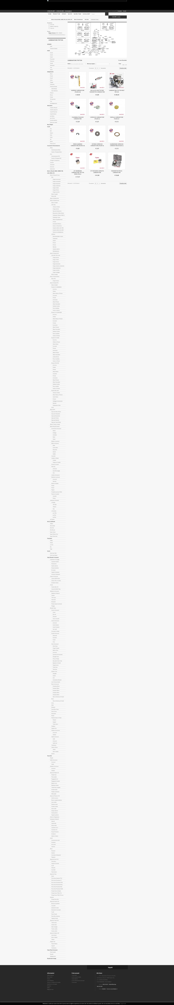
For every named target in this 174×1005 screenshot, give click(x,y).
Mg (50, 546)
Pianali (52, 715)
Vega (51, 549)
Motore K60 (53, 196)
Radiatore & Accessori (54, 591)
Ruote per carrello (53, 122)
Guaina (54, 675)
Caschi (51, 54)
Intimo (51, 69)
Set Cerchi (53, 844)
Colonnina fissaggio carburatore (78, 118)
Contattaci (120, 11)
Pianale (51, 757)
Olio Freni (52, 527)
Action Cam (52, 168)
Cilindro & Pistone (56, 342)
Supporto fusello (54, 918)
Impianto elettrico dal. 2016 (58, 227)
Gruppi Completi (56, 648)
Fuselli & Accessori (55, 633)
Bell (51, 130)
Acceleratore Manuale (57, 679)
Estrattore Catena (54, 582)
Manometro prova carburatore (116, 171)
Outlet (48, 50)
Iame (52, 24)
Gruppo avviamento (56, 181)
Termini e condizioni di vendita (53, 982)
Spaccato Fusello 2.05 (54, 901)
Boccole (54, 614)
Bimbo (51, 141)
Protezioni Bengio (53, 86)
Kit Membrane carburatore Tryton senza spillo (78, 172)
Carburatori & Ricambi (54, 500)
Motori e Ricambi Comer (55, 175)
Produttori (56, 14)
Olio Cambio (52, 525)
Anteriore (53, 846)
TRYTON (54, 504)
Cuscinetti (55, 295)
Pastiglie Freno (56, 656)
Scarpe (51, 63)
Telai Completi (53, 952)
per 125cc (55, 513)
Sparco (51, 133)
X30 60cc (53, 234)
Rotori (54, 437)
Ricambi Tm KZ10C (55, 337)
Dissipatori (53, 601)
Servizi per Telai (53, 553)
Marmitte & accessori (55, 477)
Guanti (51, 56)
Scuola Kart (86, 14)
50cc (52, 177)
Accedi (124, 11)
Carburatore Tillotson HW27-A (59, 215)
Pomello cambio (54, 806)
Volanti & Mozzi (54, 747)
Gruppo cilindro (56, 187)
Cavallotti (54, 496)
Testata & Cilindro (56, 206)
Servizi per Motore (53, 555)
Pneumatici (52, 59)
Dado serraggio (54, 926)
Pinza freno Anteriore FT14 (56, 878)
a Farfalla (53, 502)
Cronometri (52, 164)
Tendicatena (53, 745)
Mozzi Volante (55, 751)
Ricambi (51, 954)
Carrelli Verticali (53, 114)
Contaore (52, 162)
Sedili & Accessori (55, 736)
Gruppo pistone (56, 208)
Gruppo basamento (56, 183)
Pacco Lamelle (56, 386)
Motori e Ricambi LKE (54, 253)
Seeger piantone (54, 810)
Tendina (53, 595)
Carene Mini (53, 823)
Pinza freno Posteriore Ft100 (57, 888)
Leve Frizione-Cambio (55, 682)
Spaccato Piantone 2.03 (55, 795)
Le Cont (51, 544)
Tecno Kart (49, 755)
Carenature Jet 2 (54, 827)
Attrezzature (49, 105)
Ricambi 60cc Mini (55, 390)
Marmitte (54, 481)
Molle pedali (53, 793)
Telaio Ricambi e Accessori (53, 557)
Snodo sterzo (54, 924)
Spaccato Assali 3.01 (54, 859)
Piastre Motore (54, 943)
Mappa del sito (50, 989)
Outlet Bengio (54, 88)
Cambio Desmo (56, 356)
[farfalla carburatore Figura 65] (117, 107)
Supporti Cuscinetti (55, 863)
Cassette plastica (53, 120)
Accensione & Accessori (56, 428)
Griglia (123, 64)
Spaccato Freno (53, 874)
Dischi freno (55, 646)
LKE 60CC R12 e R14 (55, 255)
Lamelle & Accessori (55, 475)
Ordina (69, 63)
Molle (52, 705)
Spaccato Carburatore (55, 413)
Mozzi (51, 848)
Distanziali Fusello (55, 907)
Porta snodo (53, 808)
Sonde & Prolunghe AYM (56, 158)
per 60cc (54, 517)
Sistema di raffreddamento (58, 232)
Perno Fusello (54, 914)
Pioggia (51, 82)
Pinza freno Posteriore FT (56, 880)
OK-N (52, 407)
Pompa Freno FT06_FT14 (56, 893)
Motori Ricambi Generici (55, 426)
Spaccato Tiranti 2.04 (54, 920)
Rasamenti (55, 449)
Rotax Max (53, 278)
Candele (54, 460)
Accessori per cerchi (55, 840)
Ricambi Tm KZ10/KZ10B (56, 312)
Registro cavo (54, 783)
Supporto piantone (55, 814)
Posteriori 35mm (56, 690)
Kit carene (53, 570)
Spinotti (54, 451)
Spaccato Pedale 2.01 (54, 772)
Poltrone (51, 92)
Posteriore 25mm (56, 686)
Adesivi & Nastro (54, 836)
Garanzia (49, 985)
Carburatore (55, 238)
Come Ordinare (50, 980)
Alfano (51, 147)
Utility (48, 987)
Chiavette (55, 616)
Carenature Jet (54, 829)
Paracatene (53, 713)
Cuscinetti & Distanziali (56, 855)
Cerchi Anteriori (56, 625)
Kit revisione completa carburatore (97, 171)
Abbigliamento (50, 71)
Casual (51, 52)
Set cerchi (55, 629)
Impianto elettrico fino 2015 (58, 230)
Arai (51, 128)
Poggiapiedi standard (55, 781)
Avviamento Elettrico (57, 223)
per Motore (52, 116)
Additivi (51, 523)
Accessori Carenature (55, 574)
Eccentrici (55, 637)
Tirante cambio (54, 928)
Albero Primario (56, 301)
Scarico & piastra (56, 310)
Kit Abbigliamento (53, 103)
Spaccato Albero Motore (56, 411)
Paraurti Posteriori (55, 831)
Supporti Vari (53, 728)
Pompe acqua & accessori (56, 603)
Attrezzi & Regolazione (54, 817)
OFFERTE (64, 14)
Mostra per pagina (91, 63)
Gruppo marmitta (56, 192)
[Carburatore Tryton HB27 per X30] (117, 80)
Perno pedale (54, 776)
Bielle (54, 445)
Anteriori (53, 852)
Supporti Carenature (55, 572)
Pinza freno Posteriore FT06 (57, 882)
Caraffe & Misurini (53, 107)
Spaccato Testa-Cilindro (56, 422)
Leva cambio (53, 802)
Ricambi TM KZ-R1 (55, 363)
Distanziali (55, 635)
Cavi (54, 677)
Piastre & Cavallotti (55, 494)
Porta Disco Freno (55, 709)
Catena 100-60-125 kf (55, 578)
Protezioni (52, 61)
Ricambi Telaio (53, 608)
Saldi (51, 46)
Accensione (55, 299)
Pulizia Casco (53, 143)
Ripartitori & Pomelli (57, 663)
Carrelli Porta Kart (53, 111)
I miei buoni (74, 982)
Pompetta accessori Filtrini (56, 491)
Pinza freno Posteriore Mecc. (57, 884)
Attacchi (53, 821)
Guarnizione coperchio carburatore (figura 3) (116, 144)
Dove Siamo (49, 977)
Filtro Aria (53, 466)
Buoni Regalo (50, 124)
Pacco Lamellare (56, 333)
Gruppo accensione (56, 179)
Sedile (52, 764)
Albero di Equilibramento (57, 219)
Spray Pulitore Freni (54, 534)
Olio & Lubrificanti (51, 521)
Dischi (52, 876)
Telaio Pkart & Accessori (52, 950)
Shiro (51, 135)
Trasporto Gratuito (53, 48)
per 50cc (54, 515)
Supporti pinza (55, 665)
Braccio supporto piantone (56, 800)
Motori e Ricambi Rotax (54, 276)
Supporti (54, 722)
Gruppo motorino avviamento (58, 266)
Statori (54, 439)
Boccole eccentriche (55, 903)
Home (49, 14)
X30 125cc (53, 204)
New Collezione (54, 90)
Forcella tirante (54, 789)
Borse (51, 73)
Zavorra (52, 753)
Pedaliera (53, 726)
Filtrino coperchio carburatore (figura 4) (97, 144)
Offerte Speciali (50, 975)
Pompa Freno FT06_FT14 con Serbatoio (56, 896)
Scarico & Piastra (56, 335)
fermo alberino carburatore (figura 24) (78, 144)
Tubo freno (55, 669)
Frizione (54, 221)
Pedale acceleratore (55, 791)
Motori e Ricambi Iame (54, 200)
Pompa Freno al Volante (56, 891)
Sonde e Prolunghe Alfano (56, 152)
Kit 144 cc (55, 289)
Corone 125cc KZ (54, 587)
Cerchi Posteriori (56, 627)
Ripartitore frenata (54, 785)
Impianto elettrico (56, 249)
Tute (51, 67)
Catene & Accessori (54, 576)
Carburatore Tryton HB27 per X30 (116, 91)
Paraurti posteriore (55, 568)
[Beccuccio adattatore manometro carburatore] (97, 80)
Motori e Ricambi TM (54, 282)
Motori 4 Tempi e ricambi (55, 424)
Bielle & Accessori (55, 443)
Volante (52, 939)
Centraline (55, 434)
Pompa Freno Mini (55, 899)
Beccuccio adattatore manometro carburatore (97, 91)
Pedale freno (53, 774)
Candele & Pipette (55, 458)
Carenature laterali (55, 561)
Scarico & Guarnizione (57, 225)
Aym (51, 154)
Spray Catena (52, 532)
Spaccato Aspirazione (57, 211)
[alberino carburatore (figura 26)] (78, 80)
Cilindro (54, 240)
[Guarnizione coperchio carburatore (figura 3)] (117, 134)
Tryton (52, 28)
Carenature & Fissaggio (54, 559)
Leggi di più (123, 1003)
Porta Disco (53, 861)
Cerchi (51, 838)
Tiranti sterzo (55, 724)
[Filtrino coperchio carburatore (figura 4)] (97, 134)
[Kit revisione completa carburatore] (97, 161)
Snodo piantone (54, 812)
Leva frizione (53, 935)
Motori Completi (54, 194)
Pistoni (52, 487)
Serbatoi (54, 734)
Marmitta (54, 247)
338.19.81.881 (60, 11)
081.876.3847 (51, 11)
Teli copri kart (52, 99)
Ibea (54, 508)
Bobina (54, 430)
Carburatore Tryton (56, 217)
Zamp (51, 137)
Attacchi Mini (54, 825)
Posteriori (53, 850)
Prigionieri (53, 857)
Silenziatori (52, 65)
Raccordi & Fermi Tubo (57, 660)
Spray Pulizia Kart (53, 536)
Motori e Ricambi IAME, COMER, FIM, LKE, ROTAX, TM (55, 172)
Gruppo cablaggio (56, 272)
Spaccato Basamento (55, 415)
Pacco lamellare (56, 308)
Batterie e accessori (55, 441)
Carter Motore (55, 396)
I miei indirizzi (75, 978)
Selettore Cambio (56, 306)
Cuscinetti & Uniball (55, 631)
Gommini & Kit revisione (57, 654)
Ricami (51, 95)
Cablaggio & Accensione (57, 401)
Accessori (52, 166)
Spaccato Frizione (55, 418)
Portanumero (53, 563)
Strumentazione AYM (55, 156)
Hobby (51, 540)
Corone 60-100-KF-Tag (55, 589)
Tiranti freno (55, 667)
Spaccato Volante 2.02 (54, 933)
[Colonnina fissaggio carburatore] (78, 107)
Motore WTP (52, 409)
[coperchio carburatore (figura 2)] (97, 107)
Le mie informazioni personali (78, 980)
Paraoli (52, 485)
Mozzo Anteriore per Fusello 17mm (57, 702)
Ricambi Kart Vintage (51, 958)
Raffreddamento (56, 251)
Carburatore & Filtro (56, 405)
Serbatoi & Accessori (55, 730)
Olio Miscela (52, 529)
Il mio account (75, 973)
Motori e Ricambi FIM (54, 198)
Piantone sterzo (54, 804)
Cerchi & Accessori (55, 620)
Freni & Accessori (54, 644)
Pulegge (53, 606)
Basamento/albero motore (58, 236)
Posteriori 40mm (56, 692)
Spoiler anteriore (54, 565)
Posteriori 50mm (56, 694)
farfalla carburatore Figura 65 (116, 118)
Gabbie (54, 453)
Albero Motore (55, 344)
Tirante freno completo (55, 787)
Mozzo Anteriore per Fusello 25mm (57, 697)
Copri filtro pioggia (56, 470)
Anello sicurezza (54, 798)
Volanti (54, 749)
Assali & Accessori (55, 610)
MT (50, 139)
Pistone (54, 242)
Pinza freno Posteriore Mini (56, 886)
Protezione (52, 84)
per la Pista (52, 118)
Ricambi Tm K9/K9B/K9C (56, 287)
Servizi (48, 551)
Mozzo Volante (54, 937)
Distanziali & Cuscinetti (56, 909)
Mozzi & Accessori (55, 684)
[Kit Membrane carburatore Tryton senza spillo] (78, 161)
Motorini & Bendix (54, 483)
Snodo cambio (54, 931)
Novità (70, 14)
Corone (51, 584)
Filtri (54, 472)
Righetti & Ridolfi (54, 26)
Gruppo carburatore (56, 185)
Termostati (53, 599)
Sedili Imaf (55, 743)
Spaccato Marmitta (55, 420)
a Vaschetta (53, 510)
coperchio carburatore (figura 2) (97, 118)
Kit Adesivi (53, 833)
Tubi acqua (53, 597)
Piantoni (54, 719)
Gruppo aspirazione (56, 268)
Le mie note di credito (76, 977)
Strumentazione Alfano (55, 149)
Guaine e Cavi (54, 671)
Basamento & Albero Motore (58, 213)
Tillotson (54, 506)
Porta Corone (54, 711)
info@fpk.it (69, 11)
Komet (51, 542)
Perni (54, 641)
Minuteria (53, 707)
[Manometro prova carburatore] (117, 161)
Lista (126, 64)
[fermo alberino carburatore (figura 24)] (78, 134)
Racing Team (77, 14)
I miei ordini (74, 975)
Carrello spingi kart (53, 109)
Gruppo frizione (56, 189)
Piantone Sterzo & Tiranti (56, 717)
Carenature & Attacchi (54, 819)
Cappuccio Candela (56, 462)
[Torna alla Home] (48, 19)
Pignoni (52, 489)
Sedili (54, 738)
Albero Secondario (56, 304)
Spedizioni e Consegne (52, 984)
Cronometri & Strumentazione (53, 145)
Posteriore (53, 842)
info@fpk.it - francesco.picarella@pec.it (109, 988)
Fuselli (54, 639)
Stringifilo (54, 673)
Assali (54, 612)
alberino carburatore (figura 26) (77, 91)
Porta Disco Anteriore (55, 916)
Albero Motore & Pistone (57, 293)
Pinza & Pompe (56, 658)
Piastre (54, 498)
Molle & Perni (55, 650)
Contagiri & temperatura (54, 160)
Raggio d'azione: (52, 33)
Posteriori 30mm (56, 688)
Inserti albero (55, 447)
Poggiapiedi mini (54, 779)
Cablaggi (54, 432)
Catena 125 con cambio (56, 580)
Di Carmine (52, 519)
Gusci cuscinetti (56, 618)
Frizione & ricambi (55, 464)
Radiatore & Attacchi (55, 593)
